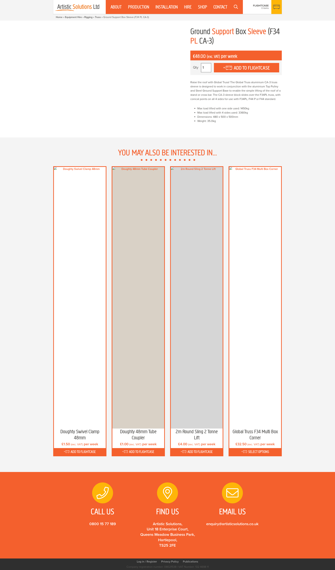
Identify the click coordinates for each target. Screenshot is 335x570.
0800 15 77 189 (102, 524)
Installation (166, 7)
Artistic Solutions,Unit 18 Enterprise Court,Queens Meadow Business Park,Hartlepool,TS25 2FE (167, 535)
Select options (258, 452)
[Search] (235, 7)
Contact (220, 7)
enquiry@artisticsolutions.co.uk (232, 524)
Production (138, 7)
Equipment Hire (73, 17)
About (116, 7)
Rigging (88, 17)
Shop (202, 7)
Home (59, 17)
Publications (190, 561)
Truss (98, 17)
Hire (188, 7)
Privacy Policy (170, 561)
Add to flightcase (252, 67)
